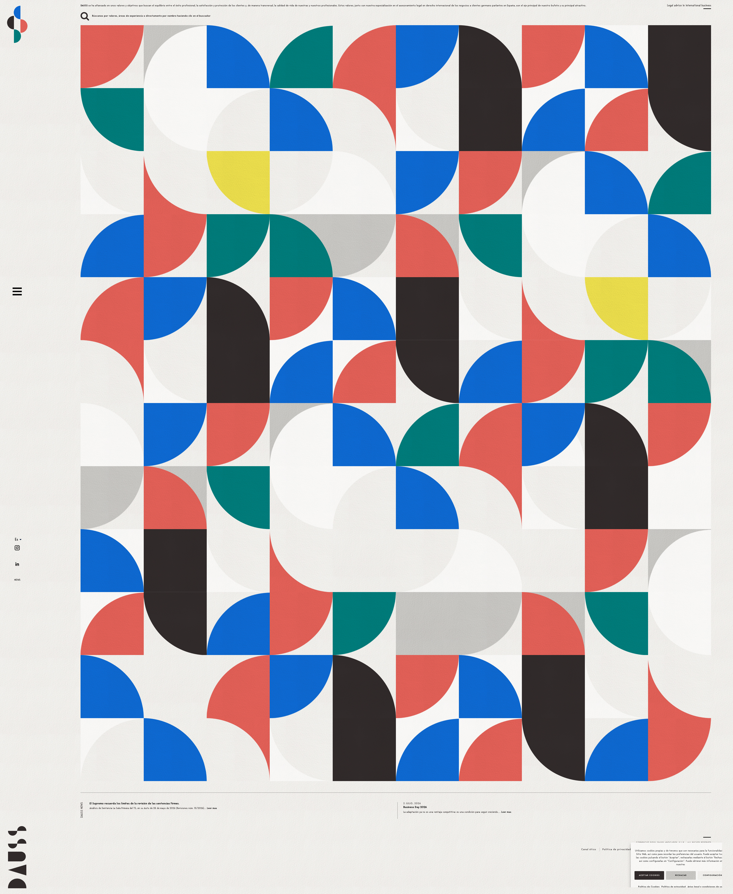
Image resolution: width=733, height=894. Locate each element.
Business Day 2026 (415, 807)
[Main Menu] (17, 292)
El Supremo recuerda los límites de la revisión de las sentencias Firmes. (134, 803)
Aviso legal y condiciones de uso (706, 887)
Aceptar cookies (649, 875)
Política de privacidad (673, 887)
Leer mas (212, 808)
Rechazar (681, 875)
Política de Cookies (649, 887)
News (17, 580)
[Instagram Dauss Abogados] (17, 548)
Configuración (712, 875)
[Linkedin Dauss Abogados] (17, 564)
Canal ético (588, 849)
